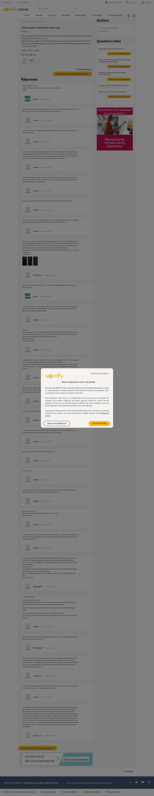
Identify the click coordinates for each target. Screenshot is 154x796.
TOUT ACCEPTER (99, 423)
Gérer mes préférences (56, 423)
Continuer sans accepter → (100, 373)
